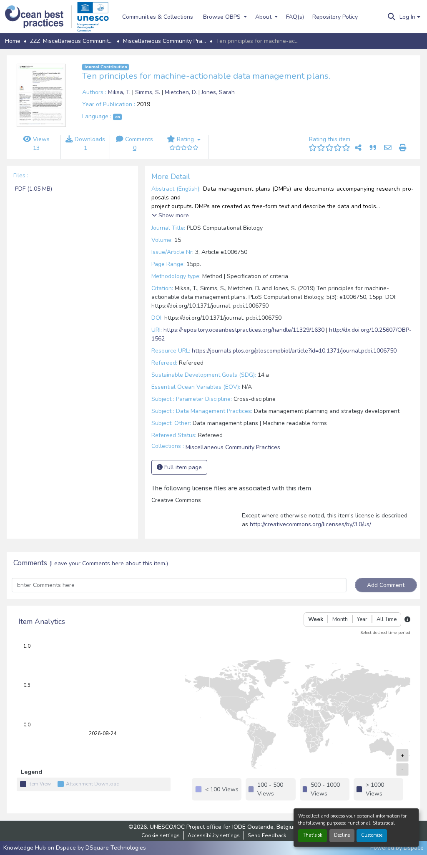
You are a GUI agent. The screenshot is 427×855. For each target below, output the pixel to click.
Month (340, 619)
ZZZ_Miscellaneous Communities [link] (71, 41)
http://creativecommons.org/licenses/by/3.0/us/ (310, 524)
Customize (371, 835)
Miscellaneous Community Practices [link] (164, 41)
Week (315, 619)
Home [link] (12, 41)
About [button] (263, 17)
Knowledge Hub (25, 848)
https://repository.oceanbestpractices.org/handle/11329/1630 (243, 330)
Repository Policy (335, 17)
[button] (38, 16)
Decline (342, 835)
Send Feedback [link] (267, 835)
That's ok (312, 835)
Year (362, 619)
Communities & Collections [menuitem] (157, 17)
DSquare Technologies (115, 848)
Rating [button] (185, 139)
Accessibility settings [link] (214, 835)
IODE (239, 827)
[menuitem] (224, 16)
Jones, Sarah (218, 92)
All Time (387, 619)
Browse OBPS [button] (222, 17)
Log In (407, 17)
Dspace (414, 848)
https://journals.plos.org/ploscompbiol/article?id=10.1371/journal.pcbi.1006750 (294, 351)
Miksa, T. (120, 92)
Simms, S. (148, 92)
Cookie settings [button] (160, 835)
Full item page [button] (182, 467)
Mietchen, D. (181, 92)
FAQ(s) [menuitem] (295, 17)
